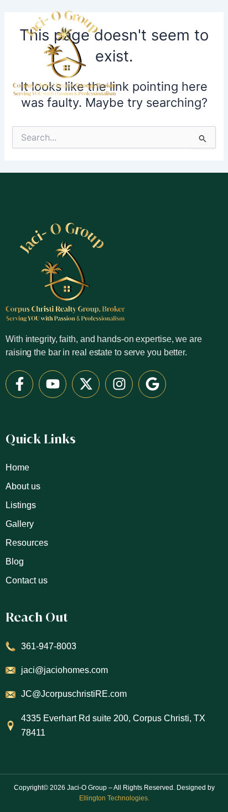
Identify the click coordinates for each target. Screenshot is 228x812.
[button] (212, 50)
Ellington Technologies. (114, 798)
